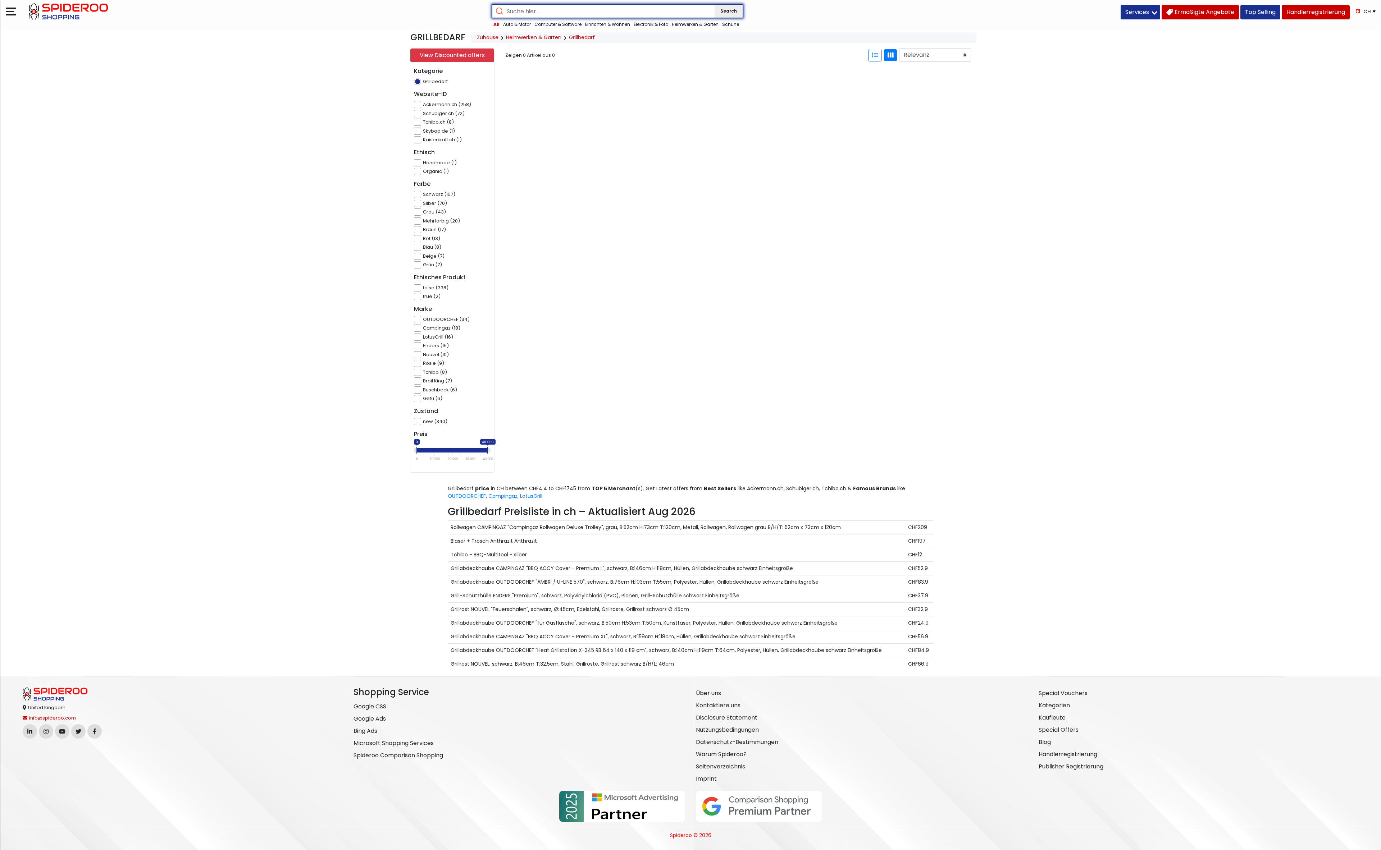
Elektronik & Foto (651, 24)
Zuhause (487, 37)
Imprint (706, 779)
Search (728, 11)
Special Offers (1059, 730)
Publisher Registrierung (1071, 766)
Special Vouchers (1063, 693)
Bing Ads (365, 731)
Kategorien (1054, 705)
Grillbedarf (582, 37)
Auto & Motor (517, 24)
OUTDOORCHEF (467, 496)
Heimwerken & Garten (695, 24)
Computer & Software (558, 24)
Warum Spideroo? (721, 754)
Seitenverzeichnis (720, 766)
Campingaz (503, 496)
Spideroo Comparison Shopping (398, 755)
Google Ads (370, 719)
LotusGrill (531, 496)
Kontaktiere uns (718, 705)
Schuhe (730, 24)
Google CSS (370, 706)
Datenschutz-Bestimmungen (737, 742)
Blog (1045, 742)
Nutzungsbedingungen (727, 730)
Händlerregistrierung (1068, 754)
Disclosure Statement (726, 717)
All (496, 24)
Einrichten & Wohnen (607, 24)
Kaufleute (1052, 717)
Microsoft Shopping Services (394, 743)
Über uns (708, 693)
